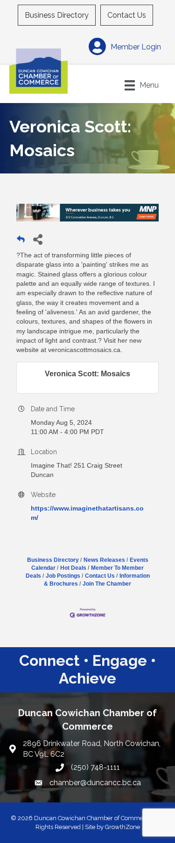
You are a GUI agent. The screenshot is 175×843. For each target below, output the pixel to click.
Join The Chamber (107, 583)
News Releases (104, 560)
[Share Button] (37, 238)
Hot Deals (73, 568)
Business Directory (57, 15)
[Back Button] (21, 241)
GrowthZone (122, 826)
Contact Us (126, 15)
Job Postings (63, 576)
